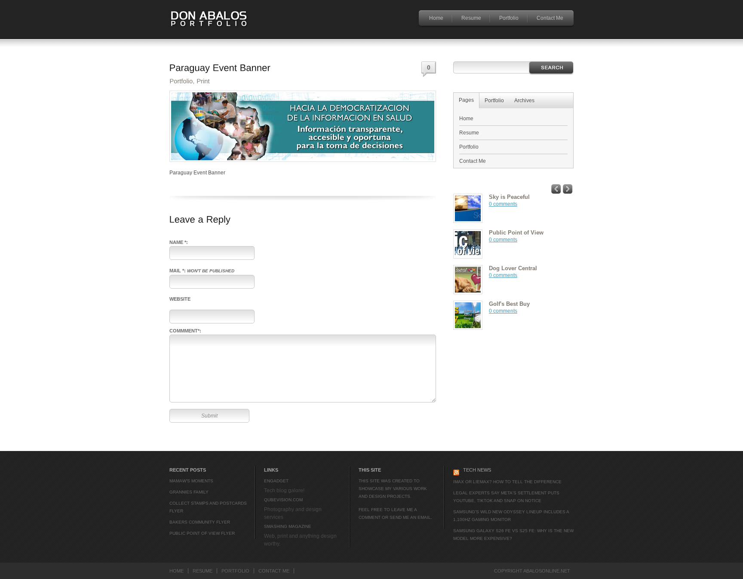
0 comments (503, 204)
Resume (471, 18)
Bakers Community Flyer (199, 522)
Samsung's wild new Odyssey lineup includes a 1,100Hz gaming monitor (511, 515)
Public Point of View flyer (202, 533)
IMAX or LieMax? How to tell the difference (507, 481)
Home (436, 18)
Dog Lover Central (513, 268)
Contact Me (550, 18)
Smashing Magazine (287, 526)
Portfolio (509, 18)
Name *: (178, 242)
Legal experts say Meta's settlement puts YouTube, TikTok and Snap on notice (506, 497)
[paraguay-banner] (302, 160)
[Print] (203, 79)
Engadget (276, 480)
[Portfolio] (181, 79)
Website (179, 299)
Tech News (477, 469)
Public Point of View (516, 232)
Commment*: (185, 330)
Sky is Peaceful (509, 197)
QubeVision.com (283, 499)
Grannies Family (189, 492)
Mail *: (201, 270)
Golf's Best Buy (509, 304)
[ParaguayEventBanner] (220, 66)
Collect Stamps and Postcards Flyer (208, 507)
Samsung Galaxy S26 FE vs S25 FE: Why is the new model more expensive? (513, 534)
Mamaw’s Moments (191, 480)
